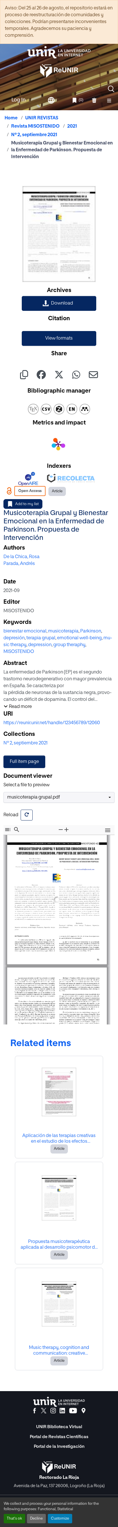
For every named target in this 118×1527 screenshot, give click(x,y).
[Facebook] (34, 1411)
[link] (59, 303)
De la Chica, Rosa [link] (21, 557)
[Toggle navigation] (109, 100)
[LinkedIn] (62, 1411)
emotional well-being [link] (79, 638)
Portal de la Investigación (59, 1446)
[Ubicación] (83, 1411)
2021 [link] (72, 126)
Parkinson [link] (90, 631)
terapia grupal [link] (40, 638)
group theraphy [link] (69, 645)
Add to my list (27, 504)
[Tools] (107, 830)
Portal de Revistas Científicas (59, 1437)
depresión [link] (14, 638)
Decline (36, 1518)
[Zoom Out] (60, 830)
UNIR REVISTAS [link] (41, 118)
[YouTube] (73, 1411)
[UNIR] (59, 1402)
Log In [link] (18, 100)
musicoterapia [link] (63, 631)
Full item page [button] (24, 762)
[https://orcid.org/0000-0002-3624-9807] (35, 861)
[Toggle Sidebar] (7, 830)
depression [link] (40, 645)
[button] (111, 88)
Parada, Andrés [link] (19, 564)
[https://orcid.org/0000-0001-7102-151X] (35, 868)
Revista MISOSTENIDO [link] (35, 126)
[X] (43, 1411)
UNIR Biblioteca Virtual (59, 1427)
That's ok (14, 1518)
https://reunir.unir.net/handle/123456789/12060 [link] (51, 723)
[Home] (59, 52)
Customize (60, 1518)
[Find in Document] (16, 830)
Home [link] (11, 118)
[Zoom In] (66, 830)
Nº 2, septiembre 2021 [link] (34, 135)
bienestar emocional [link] (24, 631)
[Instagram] (53, 1411)
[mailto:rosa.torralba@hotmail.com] (84, 867)
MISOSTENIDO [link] (18, 652)
